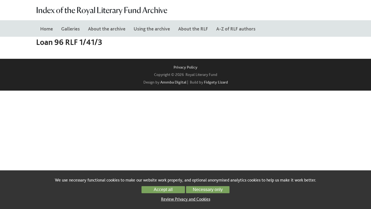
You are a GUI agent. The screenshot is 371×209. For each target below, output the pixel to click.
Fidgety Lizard (216, 82)
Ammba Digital (173, 82)
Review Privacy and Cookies (185, 199)
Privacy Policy (185, 67)
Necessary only (208, 189)
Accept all (163, 189)
